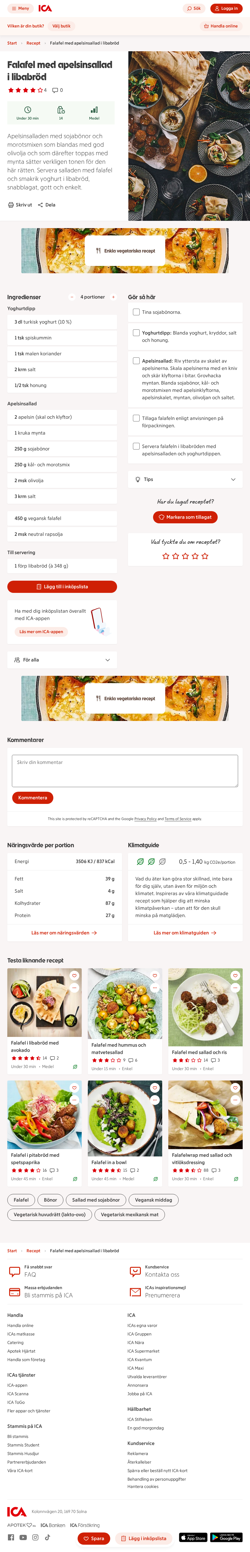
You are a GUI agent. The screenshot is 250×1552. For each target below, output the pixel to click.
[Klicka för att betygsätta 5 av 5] (205, 556)
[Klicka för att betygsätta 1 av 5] (166, 556)
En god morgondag (145, 1428)
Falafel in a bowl (109, 1162)
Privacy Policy (145, 819)
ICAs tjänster (21, 1375)
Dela (50, 205)
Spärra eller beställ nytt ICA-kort (157, 1470)
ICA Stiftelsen (139, 1419)
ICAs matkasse (21, 1334)
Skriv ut (24, 205)
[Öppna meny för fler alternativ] (74, 988)
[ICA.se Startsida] (45, 8)
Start (12, 43)
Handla (15, 1315)
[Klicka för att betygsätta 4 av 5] (195, 556)
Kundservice (141, 1443)
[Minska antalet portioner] (72, 297)
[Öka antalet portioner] (113, 297)
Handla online (20, 1325)
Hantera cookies (143, 1486)
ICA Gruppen (139, 1334)
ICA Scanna (18, 1393)
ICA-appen (17, 1385)
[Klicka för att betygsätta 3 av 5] (185, 556)
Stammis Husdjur (23, 1453)
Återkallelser (139, 1462)
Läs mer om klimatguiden (181, 933)
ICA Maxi (135, 1368)
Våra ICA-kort (20, 1470)
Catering (15, 1342)
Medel (94, 118)
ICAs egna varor (142, 1325)
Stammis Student (23, 1445)
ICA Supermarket (143, 1351)
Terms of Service (178, 819)
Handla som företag (26, 1359)
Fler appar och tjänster (28, 1411)
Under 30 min (27, 118)
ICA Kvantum (139, 1359)
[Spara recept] (74, 975)
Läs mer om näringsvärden (60, 933)
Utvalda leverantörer (147, 1376)
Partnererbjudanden (26, 1462)
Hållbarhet (139, 1409)
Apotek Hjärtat (21, 1351)
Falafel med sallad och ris (199, 1052)
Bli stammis (17, 1436)
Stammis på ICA (24, 1426)
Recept (33, 43)
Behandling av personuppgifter (156, 1479)
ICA (131, 1315)
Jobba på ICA (139, 1393)
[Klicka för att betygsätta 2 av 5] (175, 556)
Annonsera (137, 1385)
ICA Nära (135, 1342)
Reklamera (137, 1453)
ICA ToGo (16, 1402)
